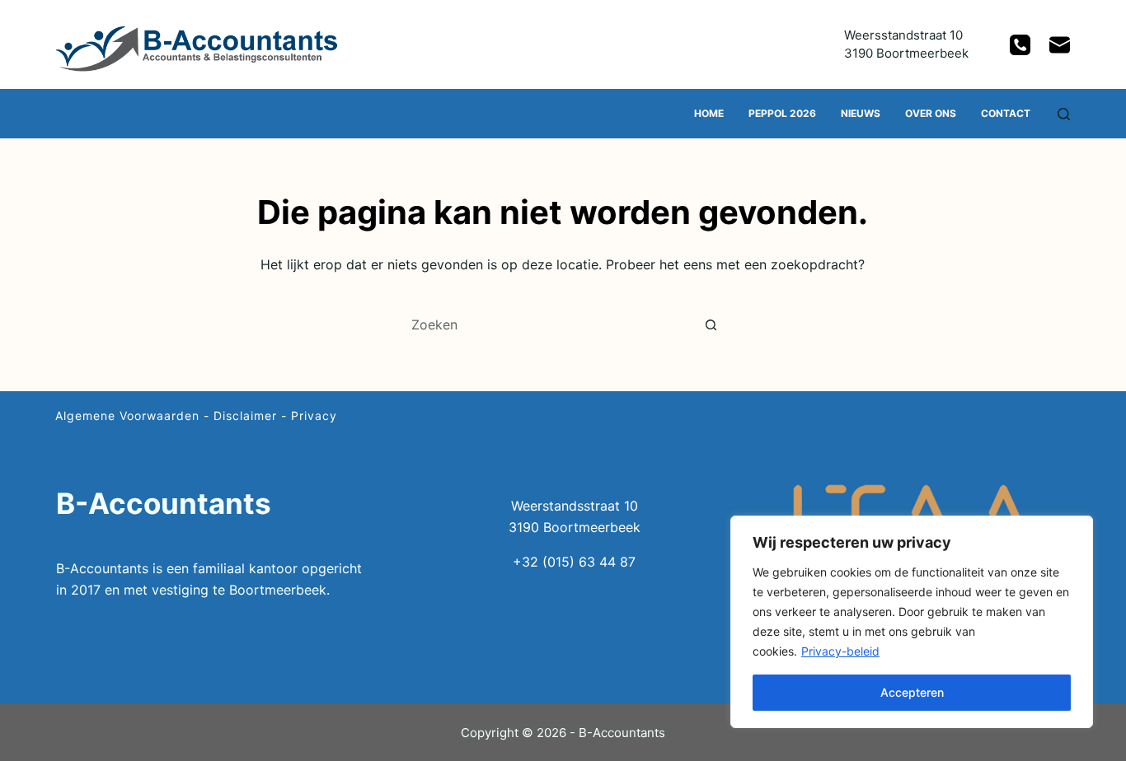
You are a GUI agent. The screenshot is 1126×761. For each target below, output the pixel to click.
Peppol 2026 (782, 113)
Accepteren (912, 692)
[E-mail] (1059, 45)
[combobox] (547, 324)
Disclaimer (245, 416)
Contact (1005, 113)
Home (709, 113)
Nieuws (860, 113)
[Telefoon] (1020, 45)
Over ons (930, 113)
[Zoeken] (1064, 114)
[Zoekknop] (711, 324)
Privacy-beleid (840, 651)
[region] (911, 622)
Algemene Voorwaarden (127, 416)
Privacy (314, 416)
